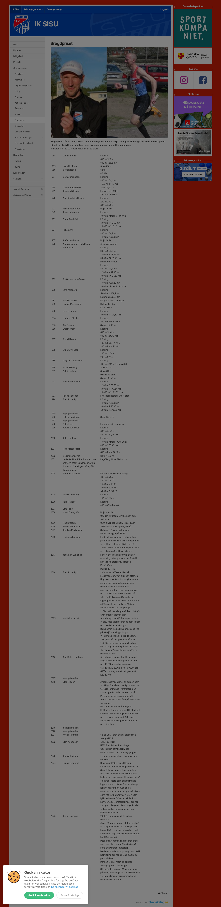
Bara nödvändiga (69, 895)
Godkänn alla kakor (39, 895)
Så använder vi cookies (64, 886)
